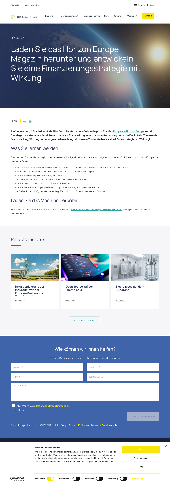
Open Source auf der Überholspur (79, 288)
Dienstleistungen (69, 15)
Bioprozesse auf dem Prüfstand (130, 288)
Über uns (131, 15)
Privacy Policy (77, 425)
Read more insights (85, 320)
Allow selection (141, 458)
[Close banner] (166, 446)
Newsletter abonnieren (31, 5)
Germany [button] (147, 5)
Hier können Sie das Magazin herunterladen (96, 209)
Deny (141, 466)
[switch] (76, 479)
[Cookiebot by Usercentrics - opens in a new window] (17, 479)
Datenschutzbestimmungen (53, 405)
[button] (157, 16)
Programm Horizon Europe (128, 131)
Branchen (49, 15)
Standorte (15, 5)
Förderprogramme (91, 15)
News (106, 15)
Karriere (117, 15)
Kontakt (148, 15)
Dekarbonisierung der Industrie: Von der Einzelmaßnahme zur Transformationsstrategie (33, 292)
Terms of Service (101, 425)
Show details (138, 479)
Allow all (141, 449)
